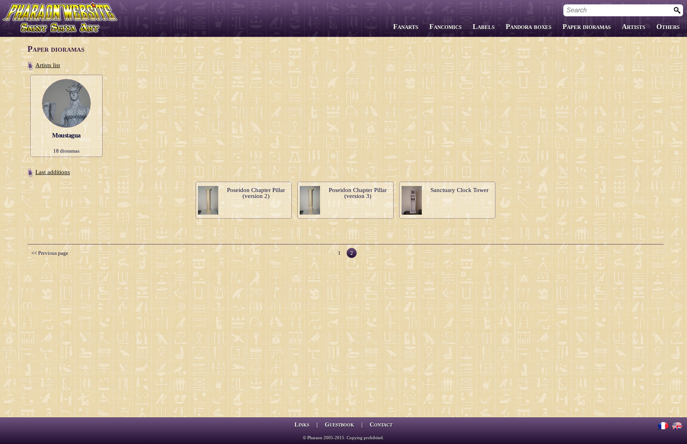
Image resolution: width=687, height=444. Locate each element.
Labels (484, 27)
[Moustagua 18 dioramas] (66, 77)
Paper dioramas (587, 27)
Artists (633, 27)
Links (302, 424)
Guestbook (339, 424)
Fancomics (445, 27)
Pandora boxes (528, 27)
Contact (381, 424)
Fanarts (405, 27)
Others (667, 27)
